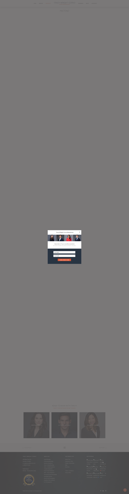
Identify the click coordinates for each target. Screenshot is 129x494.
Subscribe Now (64, 260)
